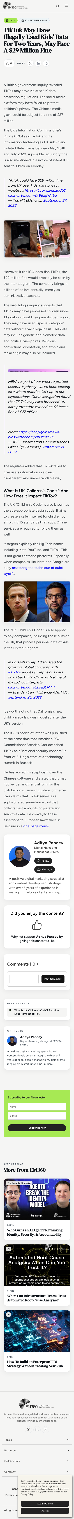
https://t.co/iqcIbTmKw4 (38, 432)
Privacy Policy (13, 1495)
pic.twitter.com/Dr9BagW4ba (32, 195)
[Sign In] (43, 861)
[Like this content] (7, 63)
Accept (44, 1510)
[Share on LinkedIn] (38, 63)
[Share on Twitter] (30, 63)
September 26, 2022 (24, 697)
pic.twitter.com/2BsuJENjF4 (31, 687)
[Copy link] (46, 63)
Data (12, 20)
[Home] (16, 8)
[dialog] (45, 1496)
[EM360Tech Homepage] (37, 1411)
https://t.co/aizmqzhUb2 (45, 190)
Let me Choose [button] (45, 1503)
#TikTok (14, 672)
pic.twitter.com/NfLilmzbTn (30, 437)
